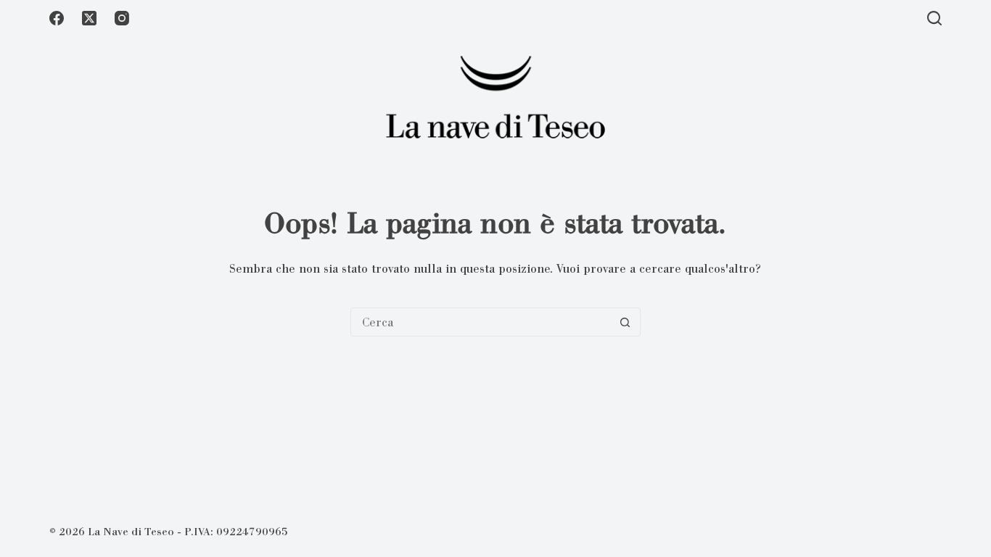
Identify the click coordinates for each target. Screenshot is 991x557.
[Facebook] (56, 18)
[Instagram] (122, 18)
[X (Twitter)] (89, 18)
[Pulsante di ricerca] (625, 322)
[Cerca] (934, 18)
